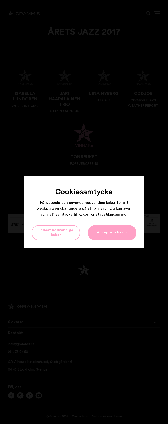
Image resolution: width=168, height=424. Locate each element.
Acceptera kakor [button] (112, 232)
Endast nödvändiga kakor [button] (55, 232)
